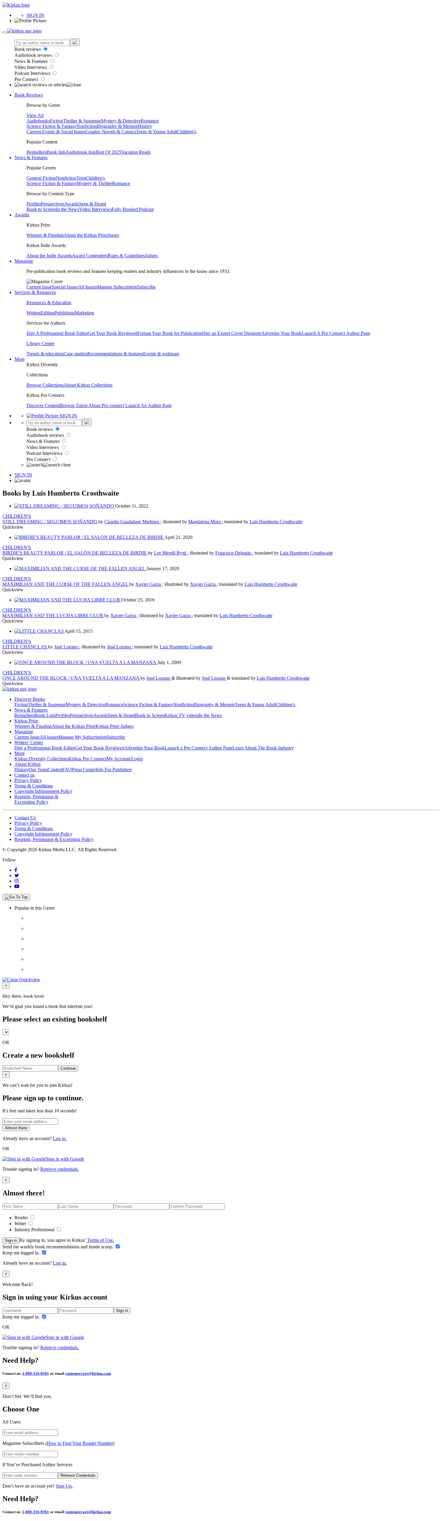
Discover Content (43, 405)
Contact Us (25, 817)
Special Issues (65, 286)
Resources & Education (48, 302)
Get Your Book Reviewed (112, 333)
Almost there (16, 1128)
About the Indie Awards (49, 255)
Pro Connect (26, 79)
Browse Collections (45, 385)
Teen (81, 178)
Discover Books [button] (29, 699)
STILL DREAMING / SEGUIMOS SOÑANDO (50, 521)
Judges (151, 255)
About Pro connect (106, 405)
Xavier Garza (148, 584)
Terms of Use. (100, 1240)
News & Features (31, 61)
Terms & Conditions (33, 785)
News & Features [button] (31, 157)
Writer (20, 1223)
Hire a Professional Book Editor (44, 747)
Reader (21, 1217)
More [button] (19, 359)
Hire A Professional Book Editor (57, 333)
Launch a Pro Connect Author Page (198, 747)
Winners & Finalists (45, 235)
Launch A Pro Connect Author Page (336, 333)
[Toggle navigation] (4, 32)
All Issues (87, 286)
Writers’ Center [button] (28, 742)
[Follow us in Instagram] (16, 880)
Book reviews (28, 49)
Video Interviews (31, 67)
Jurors (113, 235)
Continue (68, 1068)
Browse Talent (74, 405)
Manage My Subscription (82, 737)
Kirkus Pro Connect (87, 758)
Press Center (84, 769)
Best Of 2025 (108, 152)
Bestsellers (36, 152)
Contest (55, 769)
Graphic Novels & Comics (110, 131)
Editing (47, 312)
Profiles (33, 203)
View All (35, 115)
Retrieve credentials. (59, 1169)
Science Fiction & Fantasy (51, 126)
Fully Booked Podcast (133, 209)
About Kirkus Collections (88, 385)
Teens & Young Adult (156, 131)
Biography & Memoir (117, 126)
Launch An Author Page (148, 405)
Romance (150, 120)
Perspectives (52, 203)
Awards (71, 203)
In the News (67, 209)
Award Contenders (90, 255)
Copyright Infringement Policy (43, 791)
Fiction (56, 120)
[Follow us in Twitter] (16, 875)
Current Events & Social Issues (55, 131)
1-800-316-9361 (35, 1373)
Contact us (24, 775)
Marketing (84, 312)
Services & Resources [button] (35, 292)
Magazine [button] (23, 261)
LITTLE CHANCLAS (25, 646)
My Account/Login (124, 758)
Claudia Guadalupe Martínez (132, 521)
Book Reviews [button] (28, 94)
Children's (186, 131)
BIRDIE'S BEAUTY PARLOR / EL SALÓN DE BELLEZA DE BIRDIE (75, 552)
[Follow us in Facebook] (15, 870)
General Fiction (41, 178)
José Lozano (66, 646)
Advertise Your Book (281, 333)
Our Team (38, 769)
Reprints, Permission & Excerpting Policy (36, 799)
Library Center (40, 343)
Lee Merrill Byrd (170, 552)
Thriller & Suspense (82, 120)
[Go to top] (16, 897)
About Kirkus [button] (27, 764)
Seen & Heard (92, 203)
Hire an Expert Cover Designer (231, 333)
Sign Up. (64, 1486)
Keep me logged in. (21, 1252)
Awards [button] (21, 214)
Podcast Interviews (32, 73)
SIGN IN (35, 15)
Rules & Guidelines (126, 255)
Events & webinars (161, 353)
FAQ (67, 769)
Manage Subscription (117, 286)
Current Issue (39, 286)
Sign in (11, 1240)
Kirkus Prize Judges (115, 726)
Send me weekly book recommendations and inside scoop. (58, 1246)
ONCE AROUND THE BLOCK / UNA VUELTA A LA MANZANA (71, 678)
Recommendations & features (115, 353)
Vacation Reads (136, 152)
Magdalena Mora (205, 521)
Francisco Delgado (233, 552)
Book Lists (45, 715)
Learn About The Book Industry (263, 747)
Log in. (60, 1138)
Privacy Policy (28, 780)
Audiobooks (38, 120)
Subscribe (146, 286)
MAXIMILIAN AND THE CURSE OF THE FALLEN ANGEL (65, 584)
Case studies (75, 353)
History (145, 126)
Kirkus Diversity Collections (41, 758)
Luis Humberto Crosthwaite (276, 521)
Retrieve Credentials (78, 1475)
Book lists (56, 152)
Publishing (64, 312)
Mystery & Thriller (94, 183)
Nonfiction (86, 126)
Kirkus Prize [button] (26, 720)
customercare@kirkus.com (88, 1373)
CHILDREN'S (16, 516)
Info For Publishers (114, 769)
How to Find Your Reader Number (80, 1443)
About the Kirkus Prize (86, 235)
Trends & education (45, 353)
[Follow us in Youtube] (16, 886)
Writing (33, 312)
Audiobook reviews (33, 55)
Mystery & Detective (121, 120)
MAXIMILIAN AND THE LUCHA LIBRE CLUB (53, 615)
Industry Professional (35, 1229)
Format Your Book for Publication (169, 333)
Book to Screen (41, 209)
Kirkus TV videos (181, 715)
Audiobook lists (81, 152)
